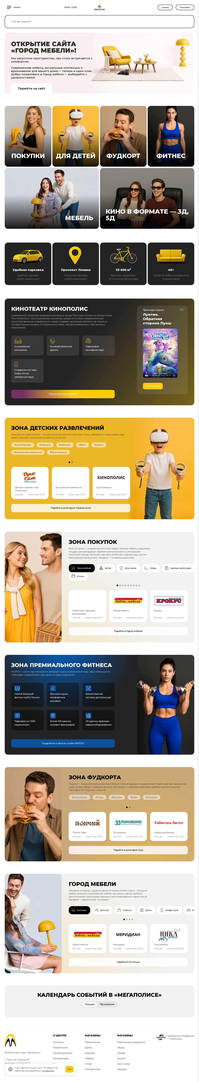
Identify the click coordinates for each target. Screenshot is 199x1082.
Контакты (185, 7)
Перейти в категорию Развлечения (71, 508)
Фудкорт (90, 1053)
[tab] (82, 568)
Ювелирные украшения (131, 1042)
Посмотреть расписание (63, 394)
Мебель (89, 1058)
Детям (88, 1047)
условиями (48, 1070)
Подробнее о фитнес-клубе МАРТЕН (63, 743)
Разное (121, 1058)
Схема (165, 7)
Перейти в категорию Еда (128, 850)
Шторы (121, 1053)
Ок (69, 1069)
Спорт (88, 1064)
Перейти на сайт (31, 88)
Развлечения (60, 1047)
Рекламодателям (62, 1053)
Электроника (92, 1069)
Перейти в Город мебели (128, 631)
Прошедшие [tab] (107, 1004)
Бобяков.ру (176, 1038)
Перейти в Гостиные (128, 962)
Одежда (121, 1069)
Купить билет (152, 386)
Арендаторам (61, 1058)
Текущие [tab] (90, 1004)
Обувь (121, 1047)
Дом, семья (123, 1064)
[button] (69, 462)
